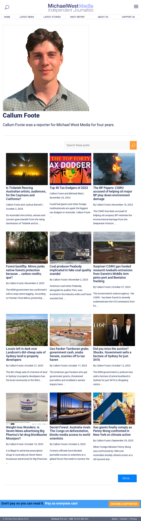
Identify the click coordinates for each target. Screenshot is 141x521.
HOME (7, 17)
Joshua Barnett (33, 204)
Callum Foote (13, 204)
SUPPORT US (128, 17)
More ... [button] (127, 478)
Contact (123, 519)
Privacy (133, 519)
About (115, 519)
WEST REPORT (77, 17)
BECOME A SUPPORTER (124, 503)
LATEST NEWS (27, 17)
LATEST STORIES (52, 17)
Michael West (76, 193)
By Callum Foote (102, 204)
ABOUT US (103, 17)
